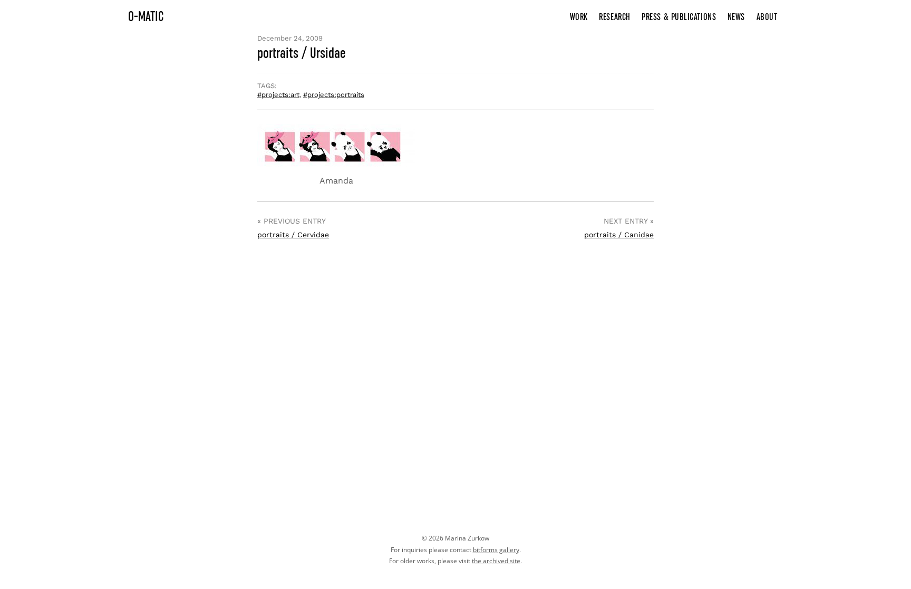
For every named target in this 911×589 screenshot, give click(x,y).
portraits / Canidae (619, 234)
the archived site (496, 560)
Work (579, 17)
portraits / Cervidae (293, 234)
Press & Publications (679, 17)
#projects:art (278, 95)
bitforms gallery (496, 549)
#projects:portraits (333, 95)
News (736, 17)
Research (614, 17)
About (767, 17)
